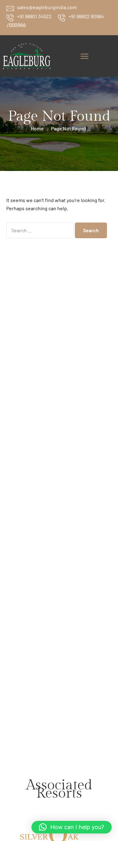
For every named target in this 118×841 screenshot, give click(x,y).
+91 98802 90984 (86, 16)
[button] (71, 827)
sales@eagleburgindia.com (47, 7)
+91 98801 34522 (34, 16)
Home (37, 128)
